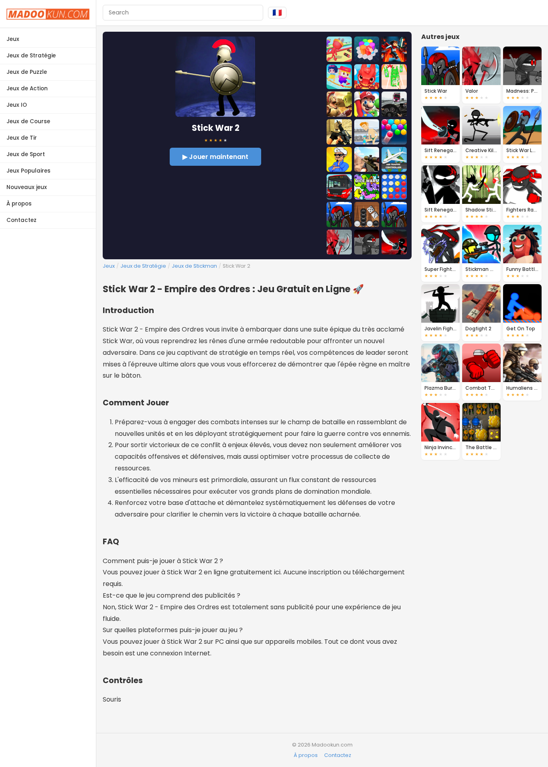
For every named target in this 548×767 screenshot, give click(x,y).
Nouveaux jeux (26, 187)
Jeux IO (16, 105)
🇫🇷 (277, 12)
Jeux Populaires (28, 171)
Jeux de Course (28, 121)
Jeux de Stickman (194, 265)
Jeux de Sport (25, 154)
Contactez (21, 220)
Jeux (12, 39)
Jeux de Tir (21, 138)
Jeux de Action (27, 88)
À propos (19, 204)
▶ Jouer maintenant (215, 156)
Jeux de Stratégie (31, 55)
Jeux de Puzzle (26, 72)
